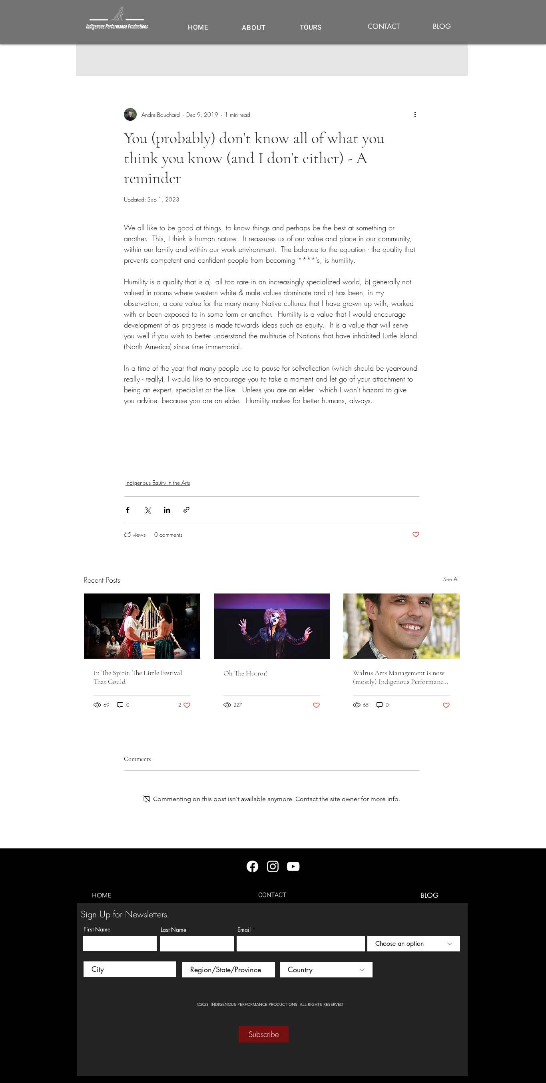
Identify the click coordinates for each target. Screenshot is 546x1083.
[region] (311, 31)
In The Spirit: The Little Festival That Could (138, 677)
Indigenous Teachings (206, 463)
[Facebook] (252, 866)
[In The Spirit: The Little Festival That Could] (142, 626)
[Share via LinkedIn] (167, 510)
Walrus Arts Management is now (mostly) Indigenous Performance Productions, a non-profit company (399, 677)
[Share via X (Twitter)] (147, 510)
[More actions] (415, 114)
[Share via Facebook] (128, 510)
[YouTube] (293, 866)
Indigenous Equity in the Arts (158, 482)
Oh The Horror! (245, 673)
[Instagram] (273, 866)
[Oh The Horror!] (272, 626)
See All (451, 579)
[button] (310, 27)
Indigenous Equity (149, 463)
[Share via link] (186, 510)
